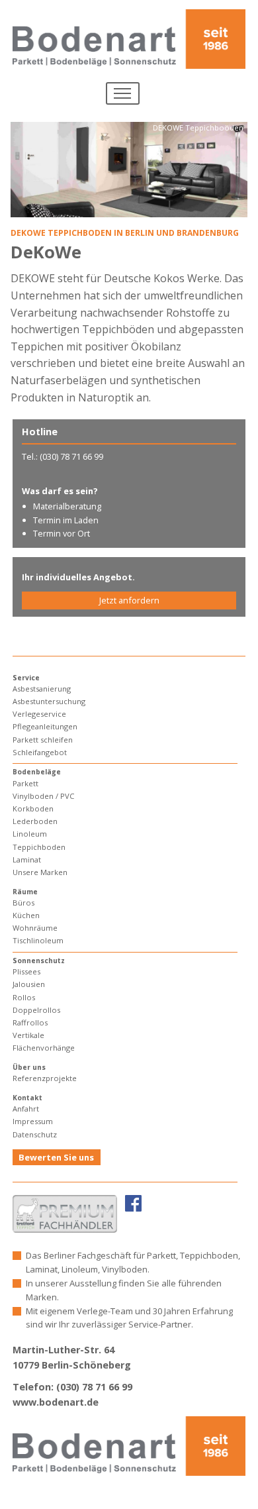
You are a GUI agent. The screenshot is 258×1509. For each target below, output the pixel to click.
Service (26, 677)
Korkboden (33, 808)
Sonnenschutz (39, 960)
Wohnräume (35, 928)
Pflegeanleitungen (45, 726)
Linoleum (30, 834)
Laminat (27, 859)
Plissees (26, 971)
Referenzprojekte (45, 1078)
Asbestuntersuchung (49, 701)
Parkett (25, 783)
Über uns (29, 1067)
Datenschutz (35, 1134)
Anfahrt (26, 1109)
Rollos (24, 997)
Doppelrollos (36, 1010)
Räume (25, 891)
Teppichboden (39, 847)
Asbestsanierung (42, 689)
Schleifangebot (40, 752)
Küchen (26, 915)
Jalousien (29, 984)
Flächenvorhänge (44, 1048)
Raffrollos (30, 1022)
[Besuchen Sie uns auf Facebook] (133, 1202)
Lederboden (35, 821)
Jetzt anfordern (129, 600)
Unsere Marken (40, 872)
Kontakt (27, 1097)
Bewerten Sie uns (56, 1157)
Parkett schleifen (43, 740)
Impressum (33, 1121)
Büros (23, 903)
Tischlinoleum (38, 940)
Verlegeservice (39, 714)
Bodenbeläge (37, 771)
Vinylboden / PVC (43, 796)
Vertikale (28, 1035)
